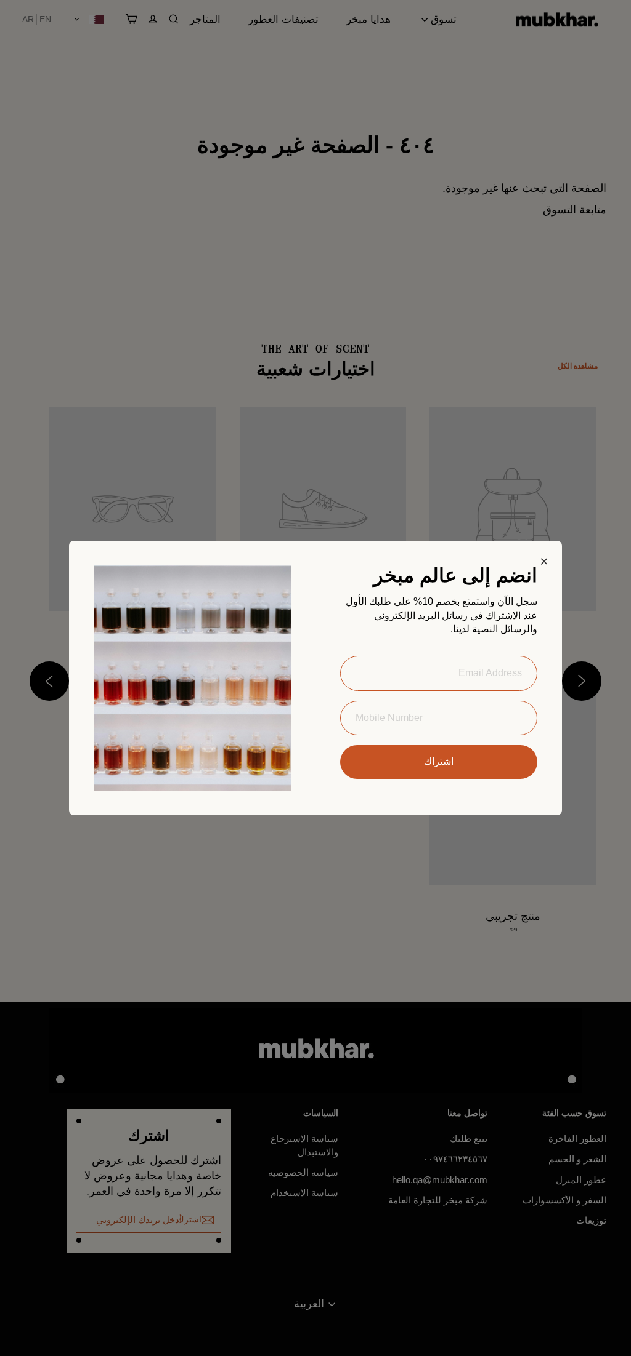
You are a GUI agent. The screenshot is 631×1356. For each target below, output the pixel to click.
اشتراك (439, 761)
